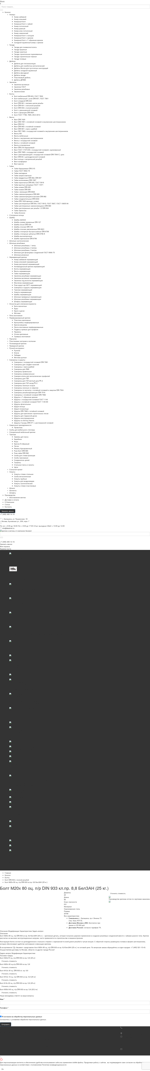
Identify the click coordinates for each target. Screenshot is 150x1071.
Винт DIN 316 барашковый (24, 147)
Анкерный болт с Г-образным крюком (28, 40)
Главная (8, 873)
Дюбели (12, 61)
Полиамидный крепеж (17, 343)
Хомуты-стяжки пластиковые (25, 486)
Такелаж (12, 434)
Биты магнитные (20, 306)
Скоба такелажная (21, 458)
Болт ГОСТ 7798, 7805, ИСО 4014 (27, 115)
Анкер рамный (19, 28)
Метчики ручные (20, 357)
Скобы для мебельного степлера (22, 430)
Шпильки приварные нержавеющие (27, 297)
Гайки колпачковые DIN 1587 (25, 180)
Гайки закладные (20, 173)
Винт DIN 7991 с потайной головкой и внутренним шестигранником (40, 122)
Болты (11, 94)
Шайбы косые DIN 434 (22, 224)
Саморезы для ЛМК (21, 369)
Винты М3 (18, 133)
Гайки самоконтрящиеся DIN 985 (26, 194)
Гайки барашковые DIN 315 (24, 168)
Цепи (16, 467)
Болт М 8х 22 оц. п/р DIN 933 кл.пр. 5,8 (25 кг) (17, 983)
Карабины (18, 439)
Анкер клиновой (20, 19)
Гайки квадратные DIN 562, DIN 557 (27, 178)
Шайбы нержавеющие (22, 294)
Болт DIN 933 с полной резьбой (26, 108)
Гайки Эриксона (20, 210)
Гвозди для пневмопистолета (25, 47)
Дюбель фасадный (21, 73)
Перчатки (13, 339)
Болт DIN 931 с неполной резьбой (27, 105)
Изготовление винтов (17, 497)
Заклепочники (19, 91)
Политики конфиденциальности (54, 1065)
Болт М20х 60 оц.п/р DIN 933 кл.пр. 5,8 (15, 964)
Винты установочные (22, 145)
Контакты (8, 507)
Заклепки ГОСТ (20, 87)
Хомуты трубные (20, 479)
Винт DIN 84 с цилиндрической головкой (29, 157)
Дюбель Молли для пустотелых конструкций (31, 68)
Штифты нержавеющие (23, 301)
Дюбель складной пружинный (25, 70)
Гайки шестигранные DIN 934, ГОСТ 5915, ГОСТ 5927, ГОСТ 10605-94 (41, 203)
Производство (10, 495)
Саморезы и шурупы (17, 360)
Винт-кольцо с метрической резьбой (28, 159)
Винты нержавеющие (22, 271)
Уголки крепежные (21, 334)
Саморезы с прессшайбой (24, 367)
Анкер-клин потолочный (23, 31)
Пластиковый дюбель (22, 77)
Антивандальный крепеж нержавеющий (29, 266)
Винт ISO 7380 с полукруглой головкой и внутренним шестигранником (41, 131)
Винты (11, 117)
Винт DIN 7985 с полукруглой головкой (29, 152)
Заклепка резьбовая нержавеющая (27, 276)
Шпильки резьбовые (17, 243)
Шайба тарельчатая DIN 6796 (25, 238)
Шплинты (13, 490)
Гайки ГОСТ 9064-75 (22, 171)
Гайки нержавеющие (22, 273)
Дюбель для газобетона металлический (29, 66)
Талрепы (17, 462)
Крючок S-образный (21, 444)
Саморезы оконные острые (24, 385)
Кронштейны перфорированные (26, 322)
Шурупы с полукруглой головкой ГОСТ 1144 (31, 399)
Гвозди (12, 45)
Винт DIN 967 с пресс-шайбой (25, 129)
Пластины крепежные (22, 320)
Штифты (12, 493)
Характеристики (26, 931)
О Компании (9, 502)
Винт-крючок (19, 164)
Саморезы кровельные (23, 371)
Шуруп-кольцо (19, 406)
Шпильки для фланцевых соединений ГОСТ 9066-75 (34, 252)
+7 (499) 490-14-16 (7, 514)
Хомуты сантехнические (23, 483)
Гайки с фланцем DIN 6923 (24, 192)
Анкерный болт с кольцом (24, 35)
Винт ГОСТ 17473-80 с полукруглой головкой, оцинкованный (37, 150)
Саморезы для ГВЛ (21, 378)
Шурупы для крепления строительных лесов (31, 413)
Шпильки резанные (21, 255)
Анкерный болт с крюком (23, 38)
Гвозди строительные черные (25, 56)
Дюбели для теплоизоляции (25, 63)
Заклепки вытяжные (21, 84)
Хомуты (12, 472)
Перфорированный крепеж (19, 318)
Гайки (11, 166)
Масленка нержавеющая (23, 283)
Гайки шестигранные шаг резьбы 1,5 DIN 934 (31, 208)
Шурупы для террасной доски (25, 416)
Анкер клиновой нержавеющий (26, 262)
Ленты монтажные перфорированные (28, 327)
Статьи (7, 504)
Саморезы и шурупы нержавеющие (27, 287)
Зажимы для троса (21, 437)
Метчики (17, 313)
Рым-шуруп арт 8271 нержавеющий (28, 285)
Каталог (8, 12)
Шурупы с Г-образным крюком (26, 397)
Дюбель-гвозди (20, 75)
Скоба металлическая (22, 476)
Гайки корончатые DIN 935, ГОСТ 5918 (29, 182)
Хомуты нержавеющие (23, 292)
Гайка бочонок (19, 213)
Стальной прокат (15, 469)
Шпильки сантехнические (19, 241)
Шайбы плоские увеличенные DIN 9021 (29, 229)
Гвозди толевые (20, 59)
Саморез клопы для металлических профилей (32, 376)
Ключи (16, 353)
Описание (4, 931)
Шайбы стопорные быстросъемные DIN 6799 (31, 231)
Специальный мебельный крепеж (22, 432)
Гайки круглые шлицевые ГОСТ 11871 (28, 185)
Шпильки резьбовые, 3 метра (25, 250)
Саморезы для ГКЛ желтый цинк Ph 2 (28, 381)
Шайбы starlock (20, 220)
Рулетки (17, 350)
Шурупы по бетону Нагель (24, 420)
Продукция (42, 1027)
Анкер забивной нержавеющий (26, 259)
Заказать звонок (8, 511)
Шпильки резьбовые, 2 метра (25, 248)
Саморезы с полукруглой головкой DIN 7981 (31, 362)
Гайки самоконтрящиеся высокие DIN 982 (30, 196)
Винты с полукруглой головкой (25, 140)
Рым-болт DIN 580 (21, 451)
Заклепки (12, 82)
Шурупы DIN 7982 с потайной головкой (29, 411)
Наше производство (89, 1030)
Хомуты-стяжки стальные (23, 474)
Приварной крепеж (16, 346)
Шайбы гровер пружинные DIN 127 (27, 222)
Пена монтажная (15, 315)
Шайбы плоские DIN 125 (23, 227)
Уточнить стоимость (118, 893)
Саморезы (47, 1048)
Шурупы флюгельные (22, 404)
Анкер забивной (20, 17)
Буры (16, 308)
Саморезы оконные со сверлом (26, 388)
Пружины (17, 332)
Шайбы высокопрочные (23, 236)
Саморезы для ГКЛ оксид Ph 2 (25, 383)
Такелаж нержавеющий (23, 290)
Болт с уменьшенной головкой (25, 110)
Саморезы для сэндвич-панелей (26, 364)
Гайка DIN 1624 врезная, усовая (26, 201)
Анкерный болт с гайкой (23, 24)
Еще (6, 869)
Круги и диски (19, 311)
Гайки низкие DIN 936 (22, 189)
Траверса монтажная (22, 336)
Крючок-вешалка (20, 325)
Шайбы (12, 217)
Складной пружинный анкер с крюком (28, 42)
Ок (3, 1069)
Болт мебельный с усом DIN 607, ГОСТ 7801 (31, 98)
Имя (2, 999)
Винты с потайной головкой (24, 143)
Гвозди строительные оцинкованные (28, 54)
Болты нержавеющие (22, 269)
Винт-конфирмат (20, 161)
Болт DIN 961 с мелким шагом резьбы (28, 103)
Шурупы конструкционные (24, 418)
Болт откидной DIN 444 (23, 101)
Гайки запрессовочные (23, 175)
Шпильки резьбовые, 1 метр (25, 245)
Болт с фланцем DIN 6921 (24, 112)
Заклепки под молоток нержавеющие (28, 280)
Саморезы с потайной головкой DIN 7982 (30, 395)
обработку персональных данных (28, 1016)
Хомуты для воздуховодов (24, 481)
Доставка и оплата (88, 1032)
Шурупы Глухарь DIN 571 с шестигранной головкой (33, 423)
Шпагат (12, 488)
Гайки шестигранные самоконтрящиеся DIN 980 (32, 206)
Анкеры (12, 14)
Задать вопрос (37, 931)
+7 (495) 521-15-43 (138, 947)
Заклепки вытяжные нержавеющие (27, 278)
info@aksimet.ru (8, 528)
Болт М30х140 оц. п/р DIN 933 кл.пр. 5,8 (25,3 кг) (19, 989)
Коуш (16, 441)
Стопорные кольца (16, 215)
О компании (81, 1027)
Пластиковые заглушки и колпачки (22, 341)
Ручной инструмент (16, 348)
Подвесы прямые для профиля (26, 329)
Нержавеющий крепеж (18, 257)
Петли (16, 446)
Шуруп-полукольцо (21, 409)
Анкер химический (21, 33)
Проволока (18, 427)
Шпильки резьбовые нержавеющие (27, 299)
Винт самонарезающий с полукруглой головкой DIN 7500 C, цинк (39, 154)
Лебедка (17, 355)
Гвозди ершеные (20, 49)
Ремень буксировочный (23, 448)
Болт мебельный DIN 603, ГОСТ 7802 (28, 96)
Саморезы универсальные (24, 374)
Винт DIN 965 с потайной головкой (27, 126)
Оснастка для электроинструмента (22, 304)
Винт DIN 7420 (19, 119)
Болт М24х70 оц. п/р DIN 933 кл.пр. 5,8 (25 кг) (17, 958)
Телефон (4, 1008)
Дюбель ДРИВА (20, 80)
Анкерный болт (20, 21)
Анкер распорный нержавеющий (26, 264)
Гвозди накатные (20, 52)
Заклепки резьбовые (22, 89)
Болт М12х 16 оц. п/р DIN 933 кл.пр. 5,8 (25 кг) (18, 977)
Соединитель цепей (21, 460)
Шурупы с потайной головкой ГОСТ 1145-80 (31, 402)
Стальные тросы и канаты (24, 465)
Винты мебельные (21, 136)
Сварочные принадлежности (20, 425)
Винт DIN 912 (19, 124)
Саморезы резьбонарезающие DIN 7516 (29, 392)
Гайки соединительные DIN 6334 (26, 199)
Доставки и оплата (12, 500)
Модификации (13, 931)
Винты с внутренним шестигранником (28, 138)
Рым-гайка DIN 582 (21, 453)
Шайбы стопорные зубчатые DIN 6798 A (29, 234)
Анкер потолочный (21, 26)
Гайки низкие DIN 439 (22, 187)
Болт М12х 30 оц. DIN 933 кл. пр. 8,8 (14, 970)
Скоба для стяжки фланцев (24, 455)
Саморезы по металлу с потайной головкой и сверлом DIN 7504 (39, 390)
